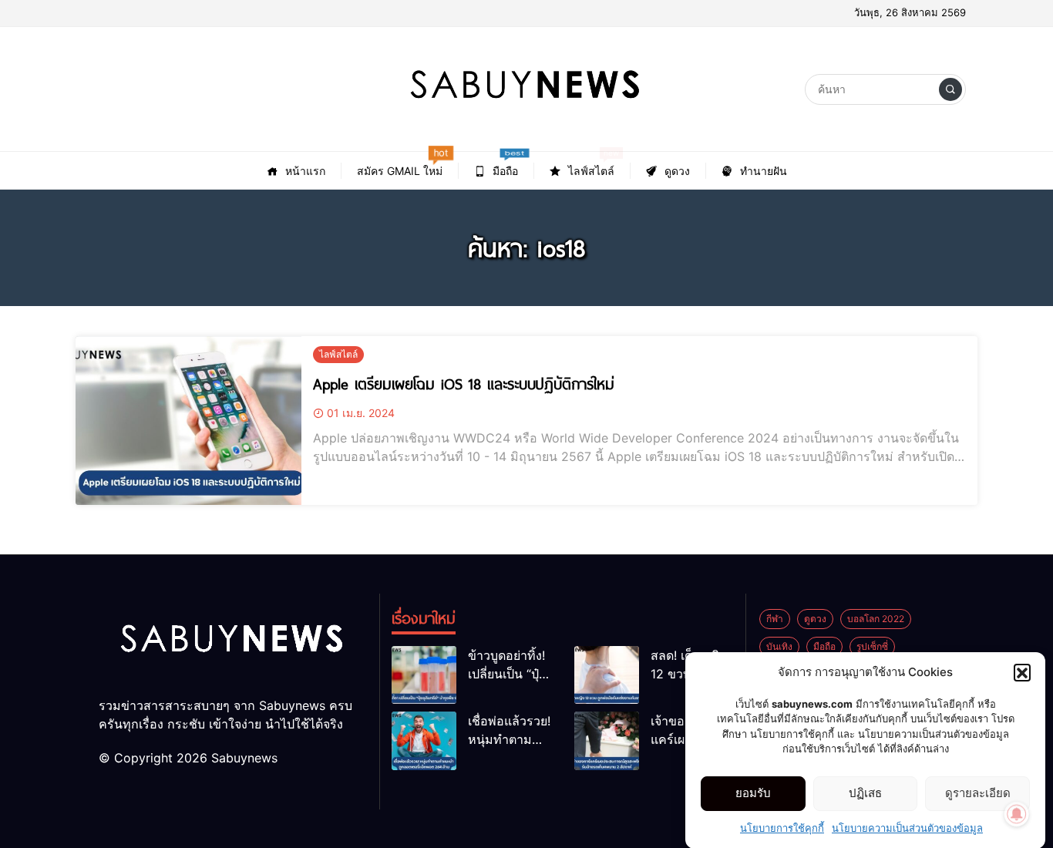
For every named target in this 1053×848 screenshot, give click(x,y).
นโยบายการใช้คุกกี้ (782, 828)
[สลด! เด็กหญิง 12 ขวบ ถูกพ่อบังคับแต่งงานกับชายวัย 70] (606, 675)
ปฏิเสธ (865, 793)
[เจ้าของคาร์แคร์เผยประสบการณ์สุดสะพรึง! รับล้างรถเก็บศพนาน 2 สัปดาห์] (606, 740)
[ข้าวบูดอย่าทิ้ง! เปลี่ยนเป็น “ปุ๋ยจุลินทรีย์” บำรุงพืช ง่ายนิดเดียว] (424, 675)
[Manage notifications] (1016, 814)
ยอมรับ (753, 793)
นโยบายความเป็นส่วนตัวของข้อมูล (907, 828)
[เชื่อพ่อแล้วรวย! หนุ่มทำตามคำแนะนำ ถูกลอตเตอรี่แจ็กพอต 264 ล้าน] (424, 740)
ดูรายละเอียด (978, 793)
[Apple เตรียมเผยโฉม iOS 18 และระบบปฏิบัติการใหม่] (188, 420)
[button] (1022, 672)
